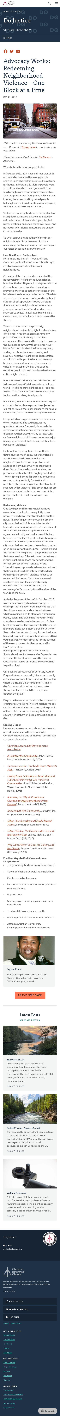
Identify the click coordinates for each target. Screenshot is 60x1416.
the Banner (45, 157)
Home (6, 11)
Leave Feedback (30, 995)
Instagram (7, 1353)
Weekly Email (9, 1335)
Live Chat (14, 1317)
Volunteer (7, 1376)
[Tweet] (12, 51)
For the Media (9, 1403)
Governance (8, 1408)
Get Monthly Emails (16, 30)
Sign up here (29, 147)
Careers (6, 1380)
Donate (6, 1372)
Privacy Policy (9, 1291)
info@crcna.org (18, 1309)
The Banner (8, 1390)
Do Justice (16, 11)
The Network (9, 1340)
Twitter (6, 1348)
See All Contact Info (11, 1324)
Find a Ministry (9, 1367)
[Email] (18, 51)
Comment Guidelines (12, 1399)
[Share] (6, 51)
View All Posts (29, 1020)
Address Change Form (13, 1395)
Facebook (7, 1344)
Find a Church (9, 1363)
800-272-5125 (16, 1301)
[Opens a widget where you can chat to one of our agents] (47, 1411)
